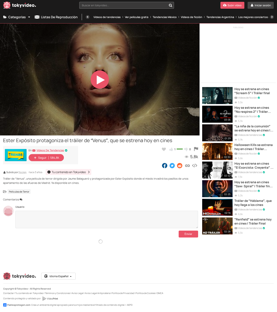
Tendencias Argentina (220, 17)
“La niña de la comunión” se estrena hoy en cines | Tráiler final (252, 128)
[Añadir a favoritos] (164, 149)
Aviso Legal (78, 293)
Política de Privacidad (123, 293)
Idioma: (58, 276)
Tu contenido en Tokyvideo (29, 293)
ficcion (22, 172)
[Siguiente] (272, 17)
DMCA (160, 293)
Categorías (17, 17)
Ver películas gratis (136, 17)
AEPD (129, 304)
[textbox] (123, 5)
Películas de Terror (19, 191)
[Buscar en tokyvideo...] (170, 5)
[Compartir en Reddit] (180, 165)
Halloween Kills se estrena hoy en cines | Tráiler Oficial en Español (253, 147)
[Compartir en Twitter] (172, 165)
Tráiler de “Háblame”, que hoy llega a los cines (253, 203)
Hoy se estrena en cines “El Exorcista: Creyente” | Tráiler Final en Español (253, 166)
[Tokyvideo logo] (19, 6)
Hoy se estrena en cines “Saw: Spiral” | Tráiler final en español (253, 184)
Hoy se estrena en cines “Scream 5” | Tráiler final (252, 91)
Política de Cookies (146, 293)
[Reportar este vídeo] (196, 149)
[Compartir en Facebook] (164, 165)
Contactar (8, 293)
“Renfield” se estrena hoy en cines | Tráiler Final (253, 221)
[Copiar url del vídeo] (187, 165)
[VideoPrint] (50, 298)
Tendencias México (165, 17)
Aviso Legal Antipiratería (97, 293)
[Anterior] (87, 17)
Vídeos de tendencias (107, 17)
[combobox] (126, 5)
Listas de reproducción (59, 17)
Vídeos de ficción (191, 17)
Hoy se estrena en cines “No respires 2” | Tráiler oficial (251, 110)
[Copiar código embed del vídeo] (194, 165)
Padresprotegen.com (18, 304)
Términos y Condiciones (57, 293)
